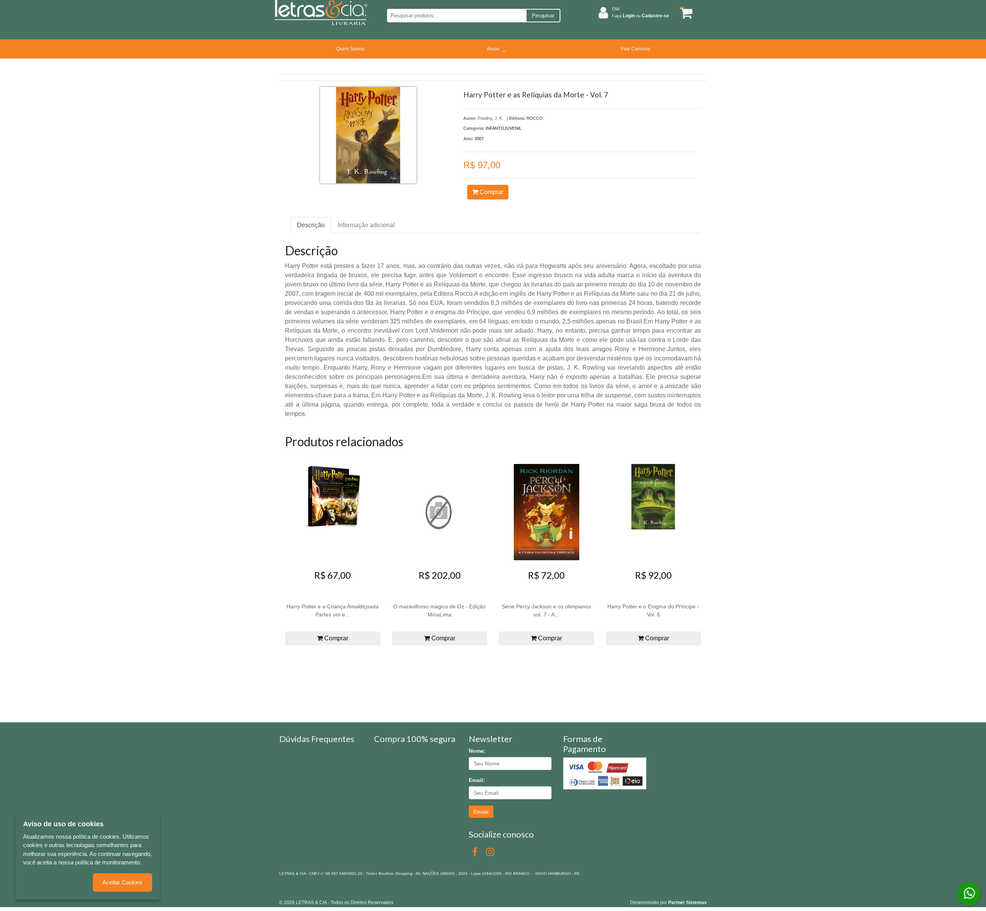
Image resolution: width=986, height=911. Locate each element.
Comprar (490, 192)
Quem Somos (350, 49)
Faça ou (640, 15)
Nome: (477, 751)
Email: (477, 780)
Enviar (481, 812)
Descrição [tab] (311, 225)
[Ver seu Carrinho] (684, 12)
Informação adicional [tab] (366, 225)
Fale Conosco (635, 49)
